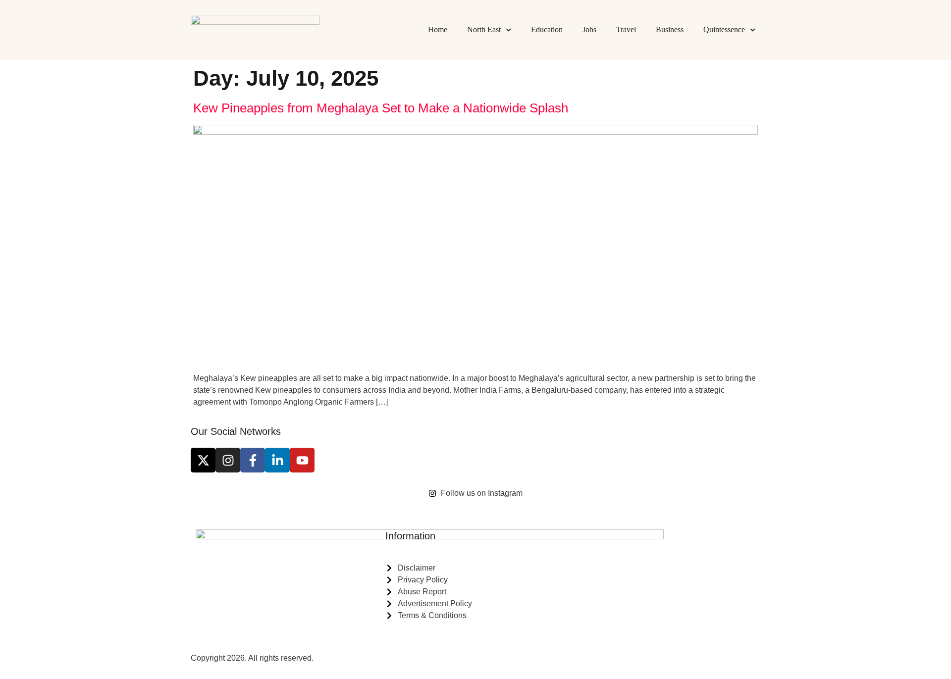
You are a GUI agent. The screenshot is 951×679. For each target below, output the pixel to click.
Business (670, 29)
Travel (626, 29)
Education (547, 29)
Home (437, 29)
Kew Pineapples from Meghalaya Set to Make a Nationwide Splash (380, 108)
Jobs (589, 29)
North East (484, 29)
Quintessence (724, 29)
